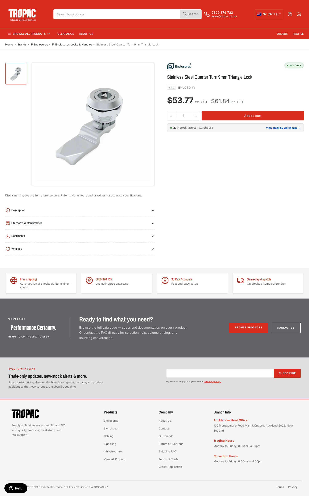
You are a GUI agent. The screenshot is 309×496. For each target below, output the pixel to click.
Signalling (110, 443)
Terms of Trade (168, 459)
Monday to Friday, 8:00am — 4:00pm (238, 461)
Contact (164, 428)
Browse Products (248, 327)
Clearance (65, 33)
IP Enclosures (39, 44)
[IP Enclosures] (196, 66)
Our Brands (166, 436)
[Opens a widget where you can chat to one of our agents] (15, 488)
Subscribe (287, 373)
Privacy (292, 487)
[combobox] (127, 14)
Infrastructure (113, 451)
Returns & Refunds (171, 443)
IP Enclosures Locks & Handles (72, 44)
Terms (280, 487)
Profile (298, 33)
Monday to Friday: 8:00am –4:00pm (237, 446)
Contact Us (285, 327)
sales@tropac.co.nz (224, 16)
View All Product (114, 459)
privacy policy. (212, 381)
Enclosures (111, 420)
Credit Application (170, 466)
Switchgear (111, 428)
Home (9, 44)
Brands (21, 44)
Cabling (109, 436)
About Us (86, 33)
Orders (282, 33)
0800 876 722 (222, 13)
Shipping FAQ (167, 451)
